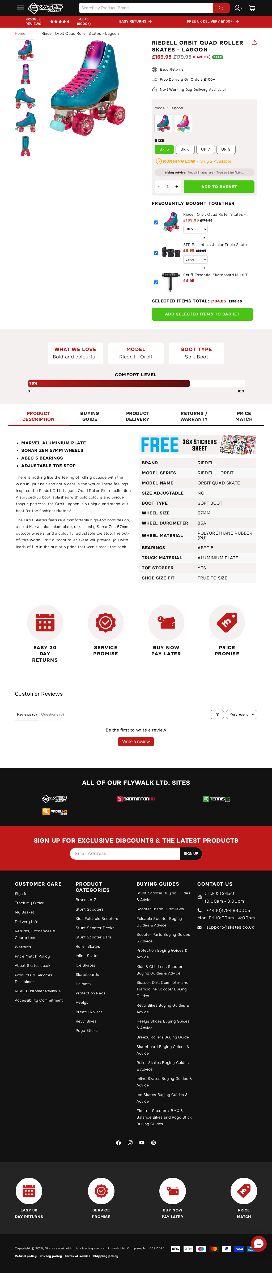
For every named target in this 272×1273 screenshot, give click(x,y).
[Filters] (217, 714)
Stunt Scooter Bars (93, 937)
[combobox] (154, 8)
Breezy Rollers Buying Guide (163, 1037)
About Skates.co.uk (32, 965)
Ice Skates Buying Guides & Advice (162, 1098)
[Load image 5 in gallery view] (25, 146)
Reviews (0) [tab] (27, 714)
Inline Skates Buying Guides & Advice (164, 1082)
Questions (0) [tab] (52, 714)
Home (20, 33)
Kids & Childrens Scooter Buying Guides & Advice (159, 970)
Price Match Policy (32, 956)
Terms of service (78, 1256)
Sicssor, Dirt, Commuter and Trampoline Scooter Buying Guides (162, 989)
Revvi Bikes (86, 1021)
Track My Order (29, 902)
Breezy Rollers (89, 1012)
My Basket (24, 912)
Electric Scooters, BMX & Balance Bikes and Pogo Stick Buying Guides (164, 1117)
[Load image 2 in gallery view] (25, 74)
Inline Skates (88, 955)
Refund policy (26, 1256)
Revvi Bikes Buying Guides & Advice (163, 1008)
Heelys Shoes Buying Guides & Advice (163, 1024)
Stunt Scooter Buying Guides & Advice (163, 896)
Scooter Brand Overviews (160, 909)
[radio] (163, 123)
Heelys (82, 1002)
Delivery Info (27, 921)
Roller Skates (88, 946)
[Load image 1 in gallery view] (25, 50)
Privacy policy (51, 1256)
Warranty (23, 947)
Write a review (136, 741)
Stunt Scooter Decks (95, 927)
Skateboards (87, 974)
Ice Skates (85, 965)
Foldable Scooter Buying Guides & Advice (159, 922)
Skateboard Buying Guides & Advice (163, 1050)
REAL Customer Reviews (38, 991)
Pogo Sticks (87, 1030)
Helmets (83, 983)
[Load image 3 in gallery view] (25, 98)
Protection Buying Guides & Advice (162, 953)
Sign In (21, 893)
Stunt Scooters (90, 909)
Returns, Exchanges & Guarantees (35, 934)
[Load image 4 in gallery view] (25, 122)
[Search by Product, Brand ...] (221, 8)
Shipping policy (105, 1256)
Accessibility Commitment (39, 1000)
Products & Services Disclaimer (33, 978)
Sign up (191, 854)
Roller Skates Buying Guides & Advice (163, 1066)
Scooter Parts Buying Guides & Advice (163, 937)
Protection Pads (90, 993)
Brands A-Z (86, 899)
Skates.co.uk (55, 1248)
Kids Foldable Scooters (97, 918)
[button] (21, 8)
